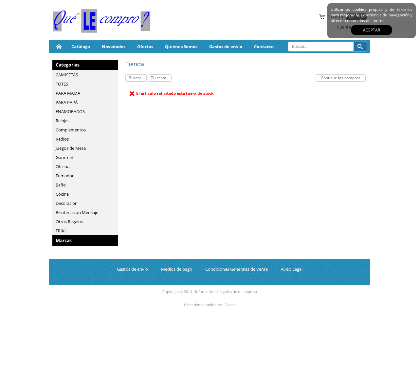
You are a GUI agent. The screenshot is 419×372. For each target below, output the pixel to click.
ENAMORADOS (70, 111)
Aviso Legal (291, 269)
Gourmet (64, 157)
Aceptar (371, 30)
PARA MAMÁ (68, 93)
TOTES (62, 84)
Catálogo (80, 46)
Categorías (68, 65)
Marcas (64, 240)
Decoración (67, 203)
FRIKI (61, 231)
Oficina (62, 166)
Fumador (65, 176)
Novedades (113, 46)
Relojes (62, 121)
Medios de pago (176, 269)
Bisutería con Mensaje (77, 212)
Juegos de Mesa (71, 148)
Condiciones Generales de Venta (236, 269)
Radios (62, 139)
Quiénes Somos (181, 46)
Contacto (264, 46)
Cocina (62, 194)
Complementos (71, 130)
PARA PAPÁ (67, 102)
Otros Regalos (69, 222)
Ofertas (145, 46)
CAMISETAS (67, 75)
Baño (61, 185)
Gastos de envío (225, 46)
